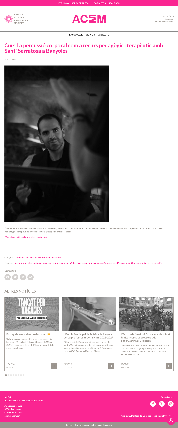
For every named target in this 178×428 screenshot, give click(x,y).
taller (147, 263)
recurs (123, 263)
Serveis (90, 34)
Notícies (19, 23)
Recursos (114, 3)
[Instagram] (171, 404)
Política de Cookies (141, 415)
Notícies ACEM (33, 257)
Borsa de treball (81, 3)
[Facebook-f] (153, 404)
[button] (7, 277)
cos (51, 263)
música (93, 263)
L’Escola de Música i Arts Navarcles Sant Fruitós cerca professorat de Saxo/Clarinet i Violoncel (145, 337)
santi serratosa (135, 263)
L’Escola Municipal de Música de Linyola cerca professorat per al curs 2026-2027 (88, 336)
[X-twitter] (162, 404)
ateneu (18, 263)
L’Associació (76, 34)
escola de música (67, 263)
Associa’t (19, 14)
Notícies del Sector (51, 257)
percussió (114, 263)
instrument (82, 263)
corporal (43, 263)
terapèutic (156, 263)
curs (55, 263)
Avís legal (125, 415)
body (35, 263)
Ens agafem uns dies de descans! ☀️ (28, 334)
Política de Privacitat (163, 415)
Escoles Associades (21, 19)
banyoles (27, 263)
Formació (63, 3)
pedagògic (102, 263)
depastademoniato (103, 425)
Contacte (103, 34)
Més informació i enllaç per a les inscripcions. (25, 237)
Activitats (100, 3)
